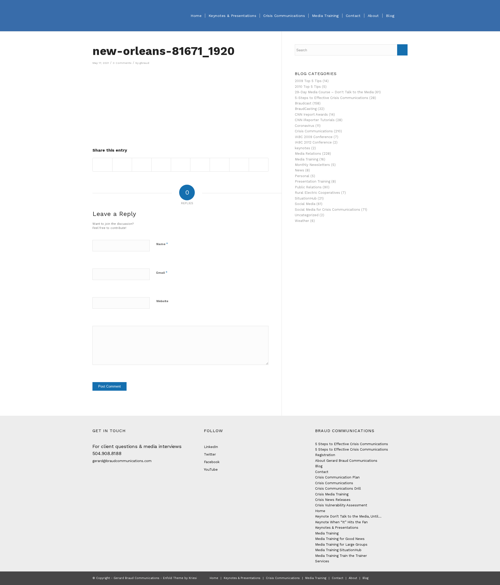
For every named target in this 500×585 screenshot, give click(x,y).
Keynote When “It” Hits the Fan (341, 522)
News (299, 170)
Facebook (212, 462)
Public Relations (308, 187)
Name (162, 244)
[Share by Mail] (258, 164)
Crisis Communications (314, 131)
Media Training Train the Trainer (341, 556)
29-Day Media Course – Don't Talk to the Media (334, 92)
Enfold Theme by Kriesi (180, 578)
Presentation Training (312, 181)
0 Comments (122, 63)
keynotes (302, 148)
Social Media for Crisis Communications (327, 209)
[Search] (403, 15)
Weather (302, 221)
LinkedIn (211, 447)
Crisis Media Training (331, 494)
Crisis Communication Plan (337, 477)
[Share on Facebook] (102, 164)
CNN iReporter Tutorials (315, 120)
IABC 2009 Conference (314, 137)
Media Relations (308, 153)
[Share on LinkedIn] (180, 164)
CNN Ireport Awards (311, 114)
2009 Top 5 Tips (308, 81)
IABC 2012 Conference (313, 142)
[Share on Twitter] (122, 164)
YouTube (211, 469)
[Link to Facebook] (380, 578)
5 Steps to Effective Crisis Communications (351, 444)
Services (322, 561)
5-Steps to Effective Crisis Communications (331, 98)
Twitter (210, 454)
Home (320, 511)
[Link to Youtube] (404, 578)
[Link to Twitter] (388, 578)
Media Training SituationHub (338, 550)
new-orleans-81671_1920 (163, 51)
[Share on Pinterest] (161, 164)
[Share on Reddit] (239, 164)
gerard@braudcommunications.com (122, 461)
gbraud (144, 63)
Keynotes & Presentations (336, 528)
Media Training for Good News (340, 539)
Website (162, 301)
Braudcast (303, 103)
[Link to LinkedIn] (396, 578)
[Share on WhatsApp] (141, 164)
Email (161, 273)
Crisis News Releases (333, 500)
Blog (318, 466)
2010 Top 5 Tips (308, 87)
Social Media (305, 204)
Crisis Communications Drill (338, 488)
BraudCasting (306, 109)
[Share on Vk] (219, 164)
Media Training (306, 159)
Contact (321, 472)
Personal (302, 176)
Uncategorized (306, 215)
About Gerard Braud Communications (346, 461)
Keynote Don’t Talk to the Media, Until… (348, 516)
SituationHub (306, 198)
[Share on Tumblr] (200, 164)
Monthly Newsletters (312, 165)
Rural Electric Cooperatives (317, 193)
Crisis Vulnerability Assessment (341, 505)
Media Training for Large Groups (341, 544)
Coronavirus (304, 126)
